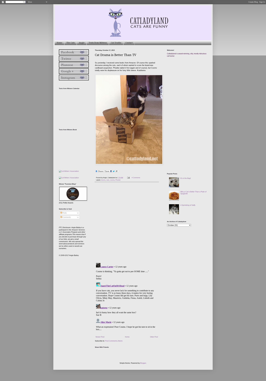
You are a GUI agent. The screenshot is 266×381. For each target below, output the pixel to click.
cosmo (112, 180)
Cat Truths (116, 43)
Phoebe (118, 180)
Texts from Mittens (98, 43)
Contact (129, 43)
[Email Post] (128, 177)
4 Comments (136, 177)
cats (107, 180)
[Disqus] (127, 222)
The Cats (70, 43)
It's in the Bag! (185, 178)
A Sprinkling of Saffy (187, 205)
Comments (66, 217)
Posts (64, 213)
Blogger (143, 363)
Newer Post (100, 337)
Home (59, 43)
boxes (103, 180)
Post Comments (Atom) (113, 341)
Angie (82, 43)
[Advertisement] (188, 85)
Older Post (154, 337)
